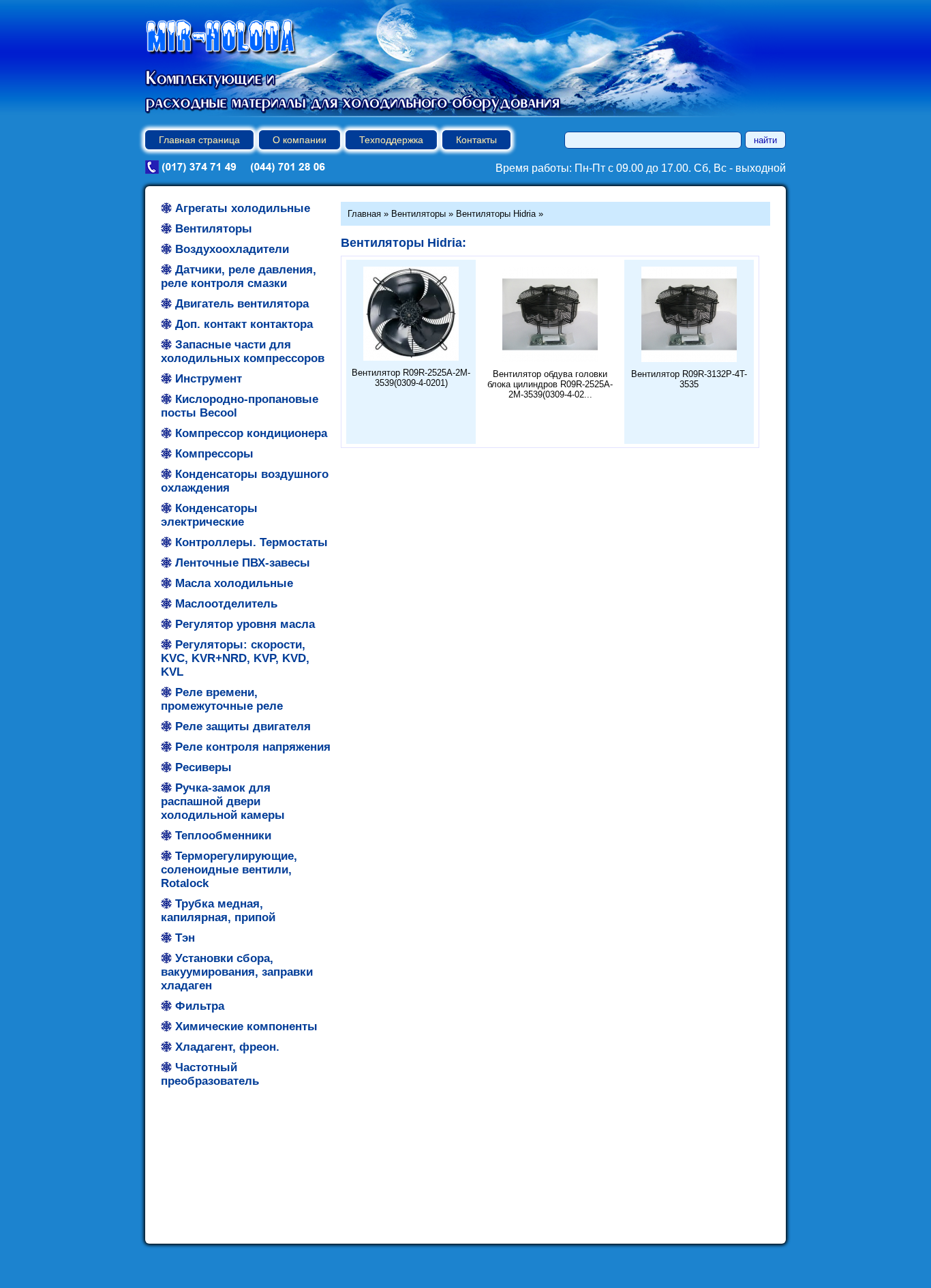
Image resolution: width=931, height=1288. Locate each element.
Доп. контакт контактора (244, 324)
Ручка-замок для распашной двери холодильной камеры (223, 801)
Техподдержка (391, 139)
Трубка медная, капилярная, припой (218, 910)
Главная (364, 214)
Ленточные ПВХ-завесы (242, 562)
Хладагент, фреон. (227, 1046)
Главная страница (199, 139)
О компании (299, 139)
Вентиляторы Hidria (496, 214)
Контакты (476, 139)
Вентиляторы (418, 214)
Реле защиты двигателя (243, 726)
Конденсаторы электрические (209, 515)
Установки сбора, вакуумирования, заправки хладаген (237, 972)
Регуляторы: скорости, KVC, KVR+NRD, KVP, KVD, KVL (235, 658)
